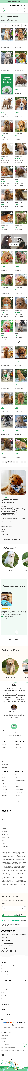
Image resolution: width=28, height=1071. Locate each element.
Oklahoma (17, 750)
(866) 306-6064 (8, 943)
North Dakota (5, 798)
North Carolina (5, 834)
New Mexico (18, 747)
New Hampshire (19, 792)
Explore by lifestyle (6, 971)
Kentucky (4, 826)
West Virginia (5, 846)
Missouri (4, 792)
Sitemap (3, 1041)
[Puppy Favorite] (11, 30)
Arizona (17, 744)
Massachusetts (19, 789)
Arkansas (4, 817)
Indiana (3, 777)
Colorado (4, 747)
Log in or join (4, 984)
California (4, 744)
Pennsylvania (18, 801)
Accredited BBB (5, 1044)
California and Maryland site (8, 1047)
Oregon (3, 759)
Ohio (3, 801)
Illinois (3, 775)
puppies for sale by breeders (14, 737)
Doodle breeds (10, 678)
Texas (16, 753)
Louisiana (4, 828)
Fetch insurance (5, 992)
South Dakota (5, 804)
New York (17, 798)
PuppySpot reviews (6, 998)
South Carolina (5, 837)
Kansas (3, 783)
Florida (3, 820)
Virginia (3, 843)
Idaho (3, 750)
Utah (3, 762)
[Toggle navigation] (3, 6)
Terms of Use (4, 1035)
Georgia (4, 823)
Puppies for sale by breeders (13, 924)
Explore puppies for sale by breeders (10, 965)
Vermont (17, 807)
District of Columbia (20, 780)
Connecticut (18, 775)
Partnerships (4, 995)
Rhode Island (18, 804)
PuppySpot (4, 924)
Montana (4, 753)
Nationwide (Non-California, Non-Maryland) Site (12, 1050)
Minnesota (4, 789)
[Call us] (22, 6)
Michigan (4, 786)
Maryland (17, 786)
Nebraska (4, 795)
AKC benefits (4, 989)
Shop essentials (5, 974)
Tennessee (4, 840)
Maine (16, 783)
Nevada (4, 756)
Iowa (3, 780)
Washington (5, 764)
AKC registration (5, 986)
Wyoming (4, 767)
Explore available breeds (7, 968)
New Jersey (18, 795)
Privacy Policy (4, 1038)
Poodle (10, 570)
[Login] (25, 6)
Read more (14, 20)
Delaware (17, 777)
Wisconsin (4, 807)
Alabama (4, 814)
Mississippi (4, 831)
